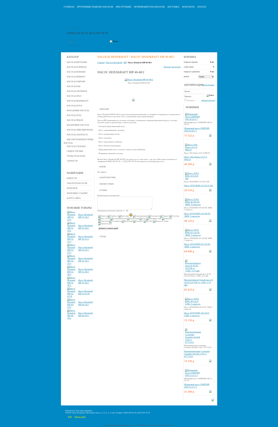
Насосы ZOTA (74, 115)
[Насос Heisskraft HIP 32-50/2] (71, 285)
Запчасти (72, 161)
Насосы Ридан (75, 120)
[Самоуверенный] (140, 216)
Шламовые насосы (78, 125)
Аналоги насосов (77, 183)
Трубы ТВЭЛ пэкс (76, 156)
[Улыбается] (113, 216)
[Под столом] (104, 219)
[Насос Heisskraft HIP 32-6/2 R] (71, 296)
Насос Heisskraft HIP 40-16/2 (85, 303)
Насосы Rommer (76, 72)
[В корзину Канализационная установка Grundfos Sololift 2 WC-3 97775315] (210, 361)
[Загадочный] (133, 219)
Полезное (72, 188)
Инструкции (123, 7)
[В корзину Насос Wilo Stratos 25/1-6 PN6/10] (210, 164)
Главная (69, 7)
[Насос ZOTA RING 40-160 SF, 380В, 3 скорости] (193, 204)
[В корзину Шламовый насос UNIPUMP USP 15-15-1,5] (210, 392)
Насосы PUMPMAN (77, 67)
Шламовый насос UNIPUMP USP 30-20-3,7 (196, 129)
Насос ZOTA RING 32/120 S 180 (198, 185)
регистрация (208, 85)
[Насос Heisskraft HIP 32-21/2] (71, 241)
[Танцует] (164, 216)
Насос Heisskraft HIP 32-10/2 (85, 215)
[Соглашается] (115, 221)
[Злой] (142, 219)
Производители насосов (149, 7)
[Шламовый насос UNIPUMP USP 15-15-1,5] (193, 375)
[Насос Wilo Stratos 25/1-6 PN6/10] (193, 150)
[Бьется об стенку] (161, 221)
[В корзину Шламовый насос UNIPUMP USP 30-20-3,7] (210, 136)
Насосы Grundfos (77, 91)
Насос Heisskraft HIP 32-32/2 (85, 259)
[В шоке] (130, 215)
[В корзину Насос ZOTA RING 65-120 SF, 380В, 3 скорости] (210, 252)
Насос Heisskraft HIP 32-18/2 (85, 226)
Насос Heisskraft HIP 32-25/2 (85, 248)
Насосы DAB (73, 86)
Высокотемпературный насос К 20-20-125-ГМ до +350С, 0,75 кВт (198, 282)
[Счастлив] (174, 216)
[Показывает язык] (154, 219)
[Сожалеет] (138, 221)
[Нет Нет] (148, 221)
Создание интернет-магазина (115, 425)
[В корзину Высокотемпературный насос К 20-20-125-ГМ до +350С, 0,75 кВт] (210, 290)
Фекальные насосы (78, 110)
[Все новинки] (213, 400)
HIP (125, 62)
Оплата (201, 7)
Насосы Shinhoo (76, 76)
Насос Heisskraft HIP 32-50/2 (85, 281)
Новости (72, 178)
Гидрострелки (75, 151)
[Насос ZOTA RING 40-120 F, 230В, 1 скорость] (193, 304)
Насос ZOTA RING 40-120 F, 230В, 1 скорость (196, 314)
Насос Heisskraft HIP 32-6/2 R (85, 292)
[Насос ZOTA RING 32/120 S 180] (193, 178)
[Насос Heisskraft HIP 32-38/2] (71, 274)
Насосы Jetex (74, 105)
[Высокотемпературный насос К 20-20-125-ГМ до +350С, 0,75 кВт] (193, 271)
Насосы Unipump (76, 81)
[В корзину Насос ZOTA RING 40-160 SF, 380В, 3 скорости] (210, 221)
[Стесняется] (153, 216)
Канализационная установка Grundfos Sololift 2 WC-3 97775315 (197, 354)
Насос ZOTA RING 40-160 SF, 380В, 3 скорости (197, 214)
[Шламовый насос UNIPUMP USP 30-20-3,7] (193, 119)
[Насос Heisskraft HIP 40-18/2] (71, 318)
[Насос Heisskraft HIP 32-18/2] (71, 230)
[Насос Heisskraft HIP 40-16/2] (71, 307)
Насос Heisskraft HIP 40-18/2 (85, 314)
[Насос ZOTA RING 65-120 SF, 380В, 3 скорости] (193, 235)
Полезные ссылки (77, 193)
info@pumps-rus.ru (75, 28)
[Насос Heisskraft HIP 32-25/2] (71, 252)
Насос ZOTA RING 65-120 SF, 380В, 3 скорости (197, 245)
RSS (70, 417)
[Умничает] (167, 219)
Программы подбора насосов (95, 7)
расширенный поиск (77, 45)
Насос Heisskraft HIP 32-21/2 (85, 237)
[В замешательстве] (119, 219)
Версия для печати (172, 67)
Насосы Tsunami (76, 146)
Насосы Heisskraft (77, 101)
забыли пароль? (208, 100)
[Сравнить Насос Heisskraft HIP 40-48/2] (133, 100)
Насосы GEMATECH (77, 134)
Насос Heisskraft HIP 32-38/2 (85, 270)
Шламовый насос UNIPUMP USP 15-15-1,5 (196, 385)
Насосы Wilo (74, 96)
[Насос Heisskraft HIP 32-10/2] (71, 219)
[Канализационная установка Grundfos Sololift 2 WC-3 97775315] (193, 342)
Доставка (173, 7)
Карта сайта (74, 198)
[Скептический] (105, 224)
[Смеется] (102, 216)
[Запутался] (103, 221)
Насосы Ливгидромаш (80, 130)
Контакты (188, 7)
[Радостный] (127, 221)
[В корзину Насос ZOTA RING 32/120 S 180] (210, 190)
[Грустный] (124, 216)
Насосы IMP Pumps (77, 62)
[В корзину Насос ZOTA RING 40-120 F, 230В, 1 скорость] (210, 320)
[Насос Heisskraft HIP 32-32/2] (71, 263)
